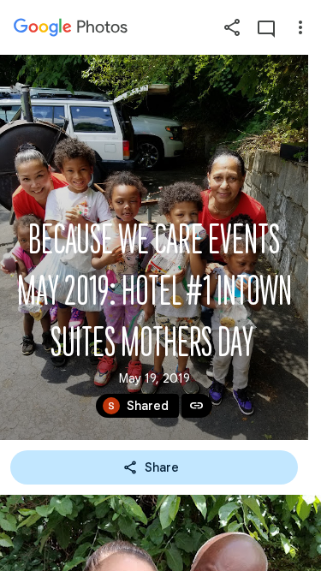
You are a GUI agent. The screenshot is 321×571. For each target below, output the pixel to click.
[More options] (300, 27)
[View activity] (266, 27)
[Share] (232, 27)
